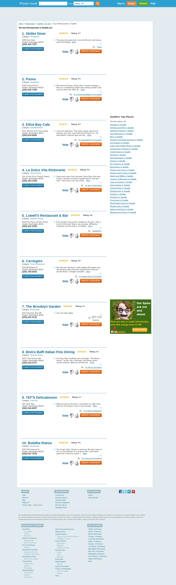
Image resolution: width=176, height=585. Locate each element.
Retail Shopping (60, 561)
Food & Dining (27, 561)
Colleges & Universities (31, 554)
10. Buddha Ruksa (37, 443)
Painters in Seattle (118, 194)
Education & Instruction (30, 550)
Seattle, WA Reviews (95, 559)
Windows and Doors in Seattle (123, 212)
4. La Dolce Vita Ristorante (43, 170)
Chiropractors (28, 572)
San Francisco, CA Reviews (97, 556)
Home (21, 24)
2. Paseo (29, 79)
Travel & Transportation (63, 569)
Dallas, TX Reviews (94, 541)
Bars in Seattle (116, 137)
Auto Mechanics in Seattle (121, 134)
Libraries (27, 547)
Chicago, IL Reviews (95, 536)
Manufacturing (29, 540)
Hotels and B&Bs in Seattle (121, 176)
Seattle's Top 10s (44, 24)
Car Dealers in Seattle (119, 143)
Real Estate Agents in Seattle (122, 203)
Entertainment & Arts (29, 556)
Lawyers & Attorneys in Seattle (123, 179)
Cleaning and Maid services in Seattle (126, 140)
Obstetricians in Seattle (120, 191)
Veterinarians (28, 577)
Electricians (61, 543)
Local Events (59, 495)
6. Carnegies (32, 261)
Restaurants (28, 568)
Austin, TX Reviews (94, 531)
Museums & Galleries (31, 559)
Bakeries (27, 566)
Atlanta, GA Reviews (95, 529)
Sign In (90, 495)
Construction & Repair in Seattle (124, 149)
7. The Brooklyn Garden (41, 306)
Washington (30, 24)
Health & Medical (27, 570)
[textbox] (53, 3)
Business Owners (61, 497)
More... (57, 575)
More (74, 42)
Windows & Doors (63, 548)
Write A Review (93, 497)
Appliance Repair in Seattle (122, 131)
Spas (59, 554)
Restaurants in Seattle (119, 206)
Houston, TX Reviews (95, 544)
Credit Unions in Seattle (120, 152)
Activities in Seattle (118, 125)
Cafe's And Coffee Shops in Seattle (125, 146)
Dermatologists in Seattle (121, 158)
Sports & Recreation (62, 566)
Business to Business (29, 538)
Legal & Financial (61, 534)
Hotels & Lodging (62, 571)
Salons (59, 552)
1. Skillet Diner (34, 33)
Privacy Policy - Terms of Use (32, 505)
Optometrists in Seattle (120, 185)
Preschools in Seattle (119, 200)
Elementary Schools (30, 552)
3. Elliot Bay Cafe (36, 124)
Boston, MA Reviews (95, 534)
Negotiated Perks (61, 507)
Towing (26, 533)
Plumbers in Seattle (118, 197)
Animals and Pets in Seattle (122, 128)
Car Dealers (28, 531)
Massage (60, 557)
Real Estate (59, 559)
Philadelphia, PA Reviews (96, 554)
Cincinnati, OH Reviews (96, 539)
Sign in (120, 3)
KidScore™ (26, 502)
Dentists (27, 575)
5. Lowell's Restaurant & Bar (45, 215)
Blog (23, 500)
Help (153, 3)
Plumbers (60, 545)
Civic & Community (28, 545)
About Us (25, 497)
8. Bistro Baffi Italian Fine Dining (48, 352)
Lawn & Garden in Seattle (121, 182)
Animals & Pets (60, 532)
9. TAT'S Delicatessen (39, 397)
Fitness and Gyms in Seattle (122, 170)
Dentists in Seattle (118, 155)
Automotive (26, 529)
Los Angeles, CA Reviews (96, 546)
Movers (59, 573)
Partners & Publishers (62, 502)
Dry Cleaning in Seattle (120, 164)
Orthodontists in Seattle (120, 188)
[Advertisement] (88, 14)
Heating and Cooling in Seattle (123, 173)
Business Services (30, 542)
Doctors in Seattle (117, 161)
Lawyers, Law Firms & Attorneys (68, 536)
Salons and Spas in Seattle (121, 209)
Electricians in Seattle (119, 167)
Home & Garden (60, 541)
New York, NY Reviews (96, 551)
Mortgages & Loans (63, 539)
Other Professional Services (64, 529)
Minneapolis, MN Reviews (96, 549)
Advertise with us (61, 505)
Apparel (59, 564)
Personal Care (60, 550)
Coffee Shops (28, 563)
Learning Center (60, 500)
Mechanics (27, 536)
